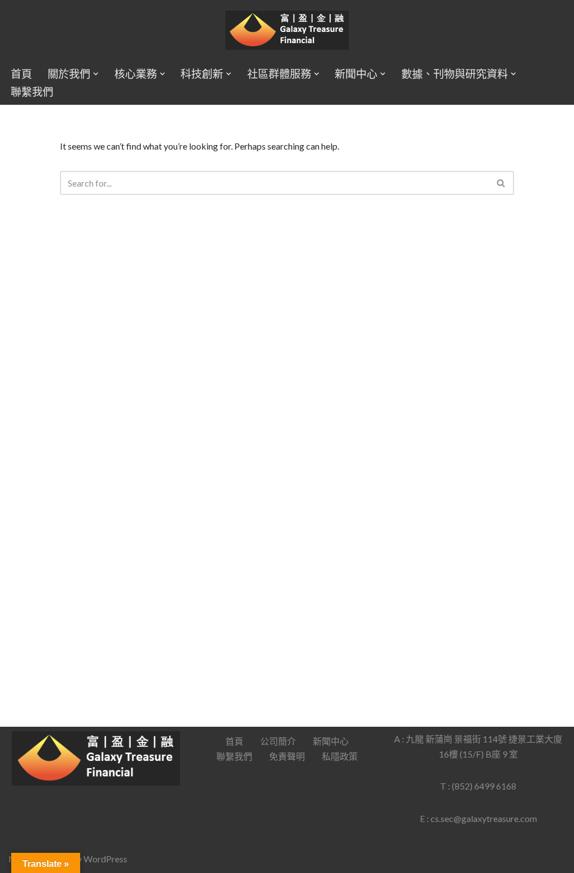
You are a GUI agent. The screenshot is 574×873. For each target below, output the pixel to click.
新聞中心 (331, 741)
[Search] (501, 183)
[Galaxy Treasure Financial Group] (287, 30)
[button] (96, 74)
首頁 (21, 73)
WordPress (105, 858)
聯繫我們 (32, 91)
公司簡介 (278, 741)
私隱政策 (340, 756)
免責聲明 (287, 756)
